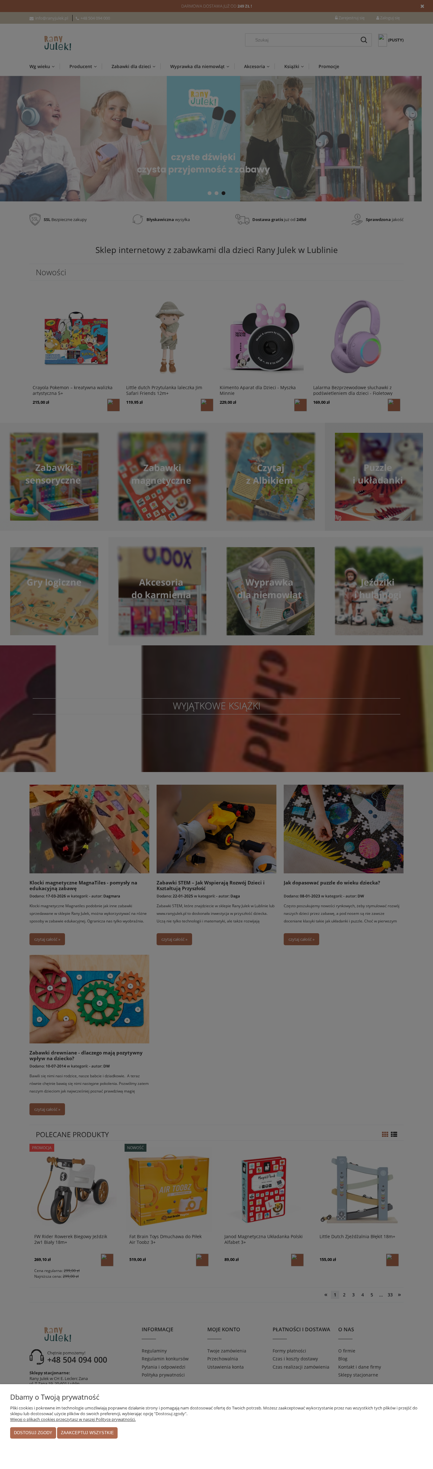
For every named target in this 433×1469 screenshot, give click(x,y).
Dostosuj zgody (33, 1432)
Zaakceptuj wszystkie (87, 1432)
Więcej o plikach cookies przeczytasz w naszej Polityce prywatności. (73, 1419)
